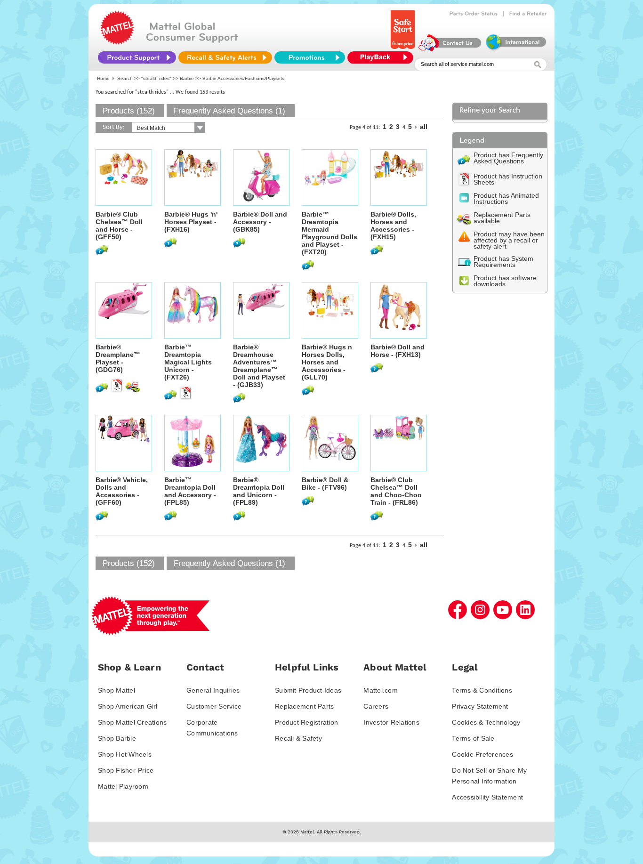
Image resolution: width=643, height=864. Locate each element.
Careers (375, 706)
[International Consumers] (515, 49)
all (423, 126)
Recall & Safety (298, 738)
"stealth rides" (156, 78)
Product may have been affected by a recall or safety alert (509, 240)
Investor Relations (391, 722)
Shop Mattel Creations (132, 722)
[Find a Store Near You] (528, 13)
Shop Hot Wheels (125, 754)
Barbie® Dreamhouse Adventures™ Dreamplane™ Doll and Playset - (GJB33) (259, 365)
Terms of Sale (473, 738)
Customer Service (213, 706)
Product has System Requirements (503, 261)
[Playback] (382, 57)
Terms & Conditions (482, 690)
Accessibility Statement (487, 797)
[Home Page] (117, 42)
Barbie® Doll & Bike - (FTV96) (325, 483)
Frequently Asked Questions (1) (229, 110)
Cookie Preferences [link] (482, 754)
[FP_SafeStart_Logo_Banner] (404, 49)
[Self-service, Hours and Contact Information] (450, 49)
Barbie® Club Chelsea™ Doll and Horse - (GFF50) (119, 225)
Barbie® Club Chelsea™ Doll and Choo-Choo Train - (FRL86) (396, 491)
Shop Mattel (116, 690)
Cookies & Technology (486, 722)
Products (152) (129, 110)
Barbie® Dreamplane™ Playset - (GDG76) (118, 358)
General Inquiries (213, 690)
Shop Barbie (117, 738)
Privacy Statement (480, 706)
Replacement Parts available (502, 218)
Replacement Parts (304, 706)
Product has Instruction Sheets (508, 179)
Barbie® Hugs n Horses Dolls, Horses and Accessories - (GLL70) (327, 362)
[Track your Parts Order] (474, 13)
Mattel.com (380, 690)
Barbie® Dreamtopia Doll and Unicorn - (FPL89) (258, 491)
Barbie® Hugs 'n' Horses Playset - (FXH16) (190, 221)
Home (103, 78)
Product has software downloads (505, 281)
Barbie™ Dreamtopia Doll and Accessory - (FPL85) (190, 491)
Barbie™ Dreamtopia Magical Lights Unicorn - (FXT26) (188, 362)
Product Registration (306, 722)
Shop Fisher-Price (125, 770)
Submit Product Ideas (308, 690)
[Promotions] (309, 57)
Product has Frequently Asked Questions (508, 158)
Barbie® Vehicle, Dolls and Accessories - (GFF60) (122, 491)
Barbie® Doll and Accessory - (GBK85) (260, 221)
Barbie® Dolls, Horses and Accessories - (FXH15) (393, 225)
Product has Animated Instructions (506, 198)
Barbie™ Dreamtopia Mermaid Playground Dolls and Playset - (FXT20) (329, 233)
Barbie (187, 78)
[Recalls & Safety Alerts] (225, 57)
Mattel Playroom (123, 786)
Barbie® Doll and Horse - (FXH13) (397, 350)
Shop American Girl (128, 706)
